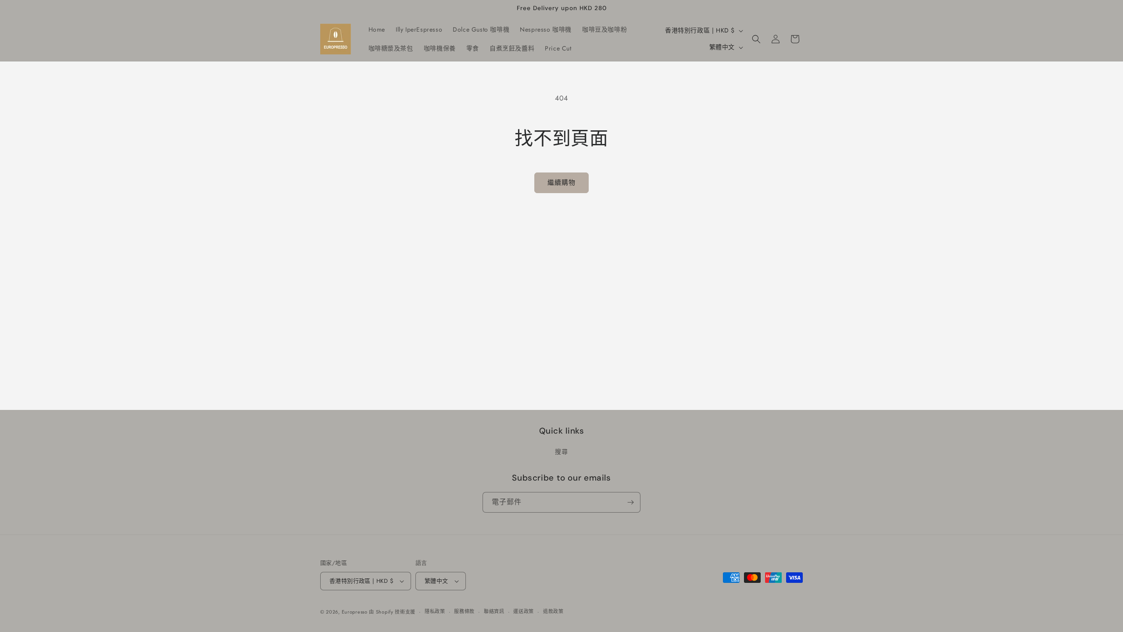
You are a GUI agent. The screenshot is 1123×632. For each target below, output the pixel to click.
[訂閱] (630, 502)
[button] (756, 39)
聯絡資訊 (494, 611)
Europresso (355, 611)
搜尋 (561, 451)
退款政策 (553, 611)
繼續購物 (561, 182)
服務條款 (464, 611)
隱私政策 (435, 611)
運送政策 (523, 611)
